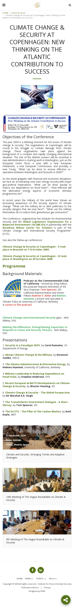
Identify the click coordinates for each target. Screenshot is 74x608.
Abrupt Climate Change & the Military (28, 354)
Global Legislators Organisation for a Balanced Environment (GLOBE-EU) (37, 223)
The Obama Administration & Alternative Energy (35, 364)
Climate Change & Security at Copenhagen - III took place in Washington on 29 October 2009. (35, 257)
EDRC (43, 591)
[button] (4, 4)
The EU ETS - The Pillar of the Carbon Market (33, 411)
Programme (14, 266)
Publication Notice (30, 587)
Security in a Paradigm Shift (22, 345)
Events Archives (18, 13)
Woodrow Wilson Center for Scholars (27, 227)
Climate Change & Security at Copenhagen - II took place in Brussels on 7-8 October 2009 (34, 248)
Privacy (47, 587)
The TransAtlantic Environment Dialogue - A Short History (35, 403)
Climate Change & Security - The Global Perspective (37, 392)
